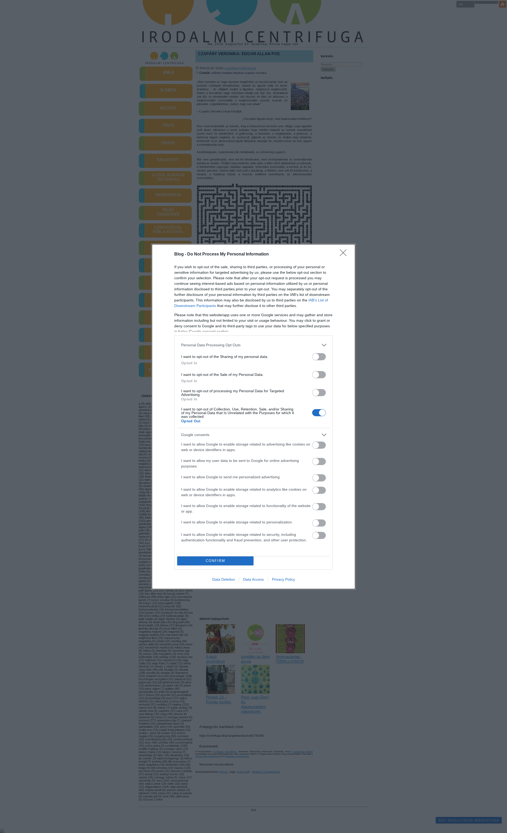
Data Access (253, 579)
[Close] (345, 254)
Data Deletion (223, 579)
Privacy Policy (283, 579)
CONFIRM (215, 561)
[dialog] (253, 416)
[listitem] (253, 345)
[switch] (319, 356)
